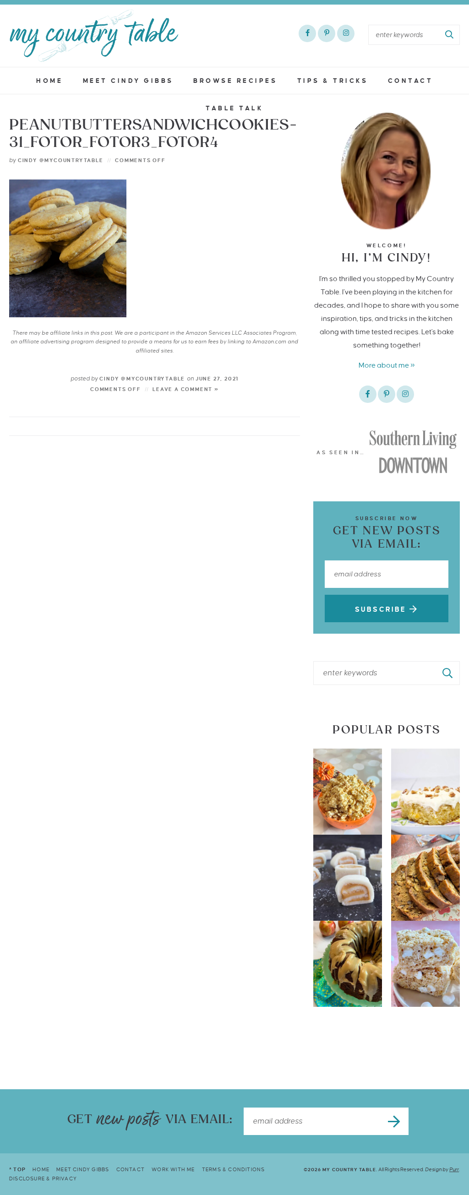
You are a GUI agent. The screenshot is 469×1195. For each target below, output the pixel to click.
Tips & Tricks (332, 80)
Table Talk (234, 108)
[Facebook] (307, 33)
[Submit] (449, 34)
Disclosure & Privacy (43, 1178)
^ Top (17, 1169)
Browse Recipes (235, 80)
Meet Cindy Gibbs (128, 80)
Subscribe (382, 609)
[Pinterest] (326, 33)
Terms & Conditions (233, 1169)
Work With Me (173, 1169)
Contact (410, 80)
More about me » (387, 365)
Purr (454, 1169)
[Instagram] (345, 33)
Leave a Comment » (186, 389)
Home (49, 80)
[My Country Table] (94, 35)
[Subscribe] (395, 1121)
